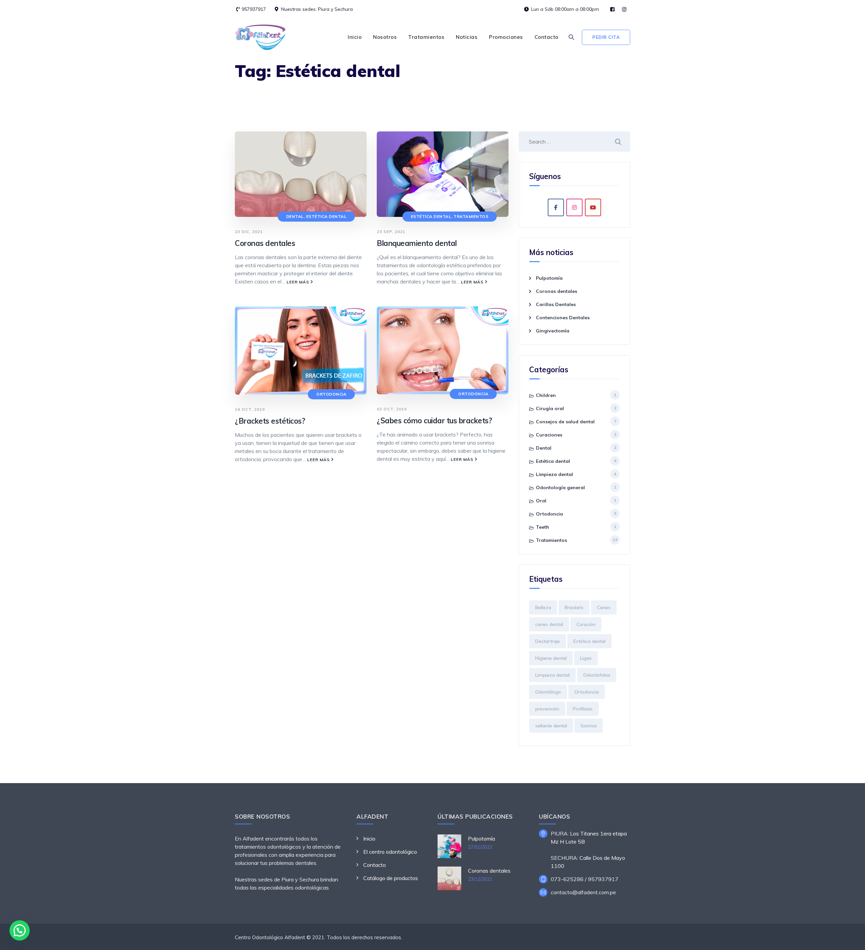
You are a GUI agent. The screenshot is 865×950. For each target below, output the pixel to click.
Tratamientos (426, 37)
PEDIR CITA (606, 37)
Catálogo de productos (390, 878)
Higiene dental (551, 658)
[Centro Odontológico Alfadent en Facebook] (556, 207)
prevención (547, 709)
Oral (541, 501)
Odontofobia (596, 675)
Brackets (574, 607)
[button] (19, 930)
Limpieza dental (554, 474)
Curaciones (549, 435)
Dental (295, 216)
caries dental (549, 624)
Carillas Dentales (556, 304)
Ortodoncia (331, 394)
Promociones (506, 37)
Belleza (543, 607)
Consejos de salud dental (565, 422)
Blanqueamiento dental (417, 243)
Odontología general (560, 487)
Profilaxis (583, 709)
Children (546, 395)
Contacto (547, 37)
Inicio (355, 37)
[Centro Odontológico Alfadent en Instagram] (574, 207)
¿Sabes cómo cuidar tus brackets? (434, 420)
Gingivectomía (552, 331)
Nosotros (385, 37)
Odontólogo (548, 692)
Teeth (542, 527)
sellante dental (551, 726)
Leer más (298, 281)
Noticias (466, 37)
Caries (604, 607)
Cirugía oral (550, 408)
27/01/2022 (480, 847)
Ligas (586, 658)
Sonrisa (588, 726)
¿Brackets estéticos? (270, 421)
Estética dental (326, 216)
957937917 (254, 9)
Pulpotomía (549, 278)
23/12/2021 (480, 879)
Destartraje (547, 641)
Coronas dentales (265, 243)
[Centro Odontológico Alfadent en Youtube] (593, 207)
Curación (585, 624)
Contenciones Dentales (563, 318)
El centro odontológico (390, 851)
